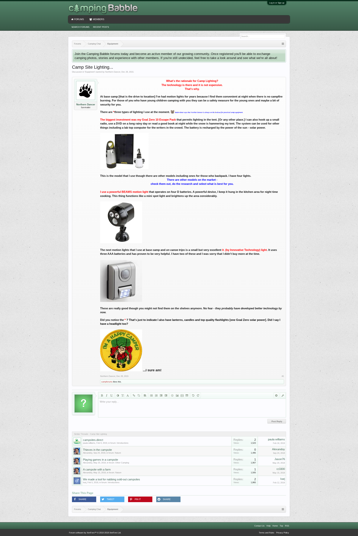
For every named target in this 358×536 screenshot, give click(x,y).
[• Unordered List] (151, 395)
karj (84, 482)
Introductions (122, 443)
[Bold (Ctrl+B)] (102, 395)
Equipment (90, 72)
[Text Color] (118, 395)
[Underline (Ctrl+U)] (111, 395)
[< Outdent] (161, 395)
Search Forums (80, 27)
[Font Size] (122, 395)
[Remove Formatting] (276, 395)
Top (281, 526)
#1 (283, 376)
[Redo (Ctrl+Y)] (198, 395)
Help (268, 526)
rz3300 (281, 469)
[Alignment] (145, 395)
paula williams (89, 443)
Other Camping (122, 463)
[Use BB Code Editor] (282, 395)
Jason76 (279, 459)
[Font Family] (127, 395)
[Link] (134, 395)
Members (98, 19)
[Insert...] (187, 395)
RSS (287, 526)
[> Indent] (166, 395)
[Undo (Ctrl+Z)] (193, 395)
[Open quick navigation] (283, 44)
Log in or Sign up (276, 3)
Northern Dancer (112, 72)
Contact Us (259, 526)
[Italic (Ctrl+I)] (106, 395)
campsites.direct (93, 439)
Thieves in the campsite (97, 449)
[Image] (177, 395)
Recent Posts (101, 27)
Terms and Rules (266, 533)
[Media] (182, 395)
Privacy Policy (282, 533)
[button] (84, 499)
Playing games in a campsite (100, 459)
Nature (118, 453)
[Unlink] (138, 395)
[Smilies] (172, 395)
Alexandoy (87, 453)
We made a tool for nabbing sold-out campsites (111, 479)
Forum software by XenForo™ (95, 533)
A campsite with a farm (97, 469)
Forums (79, 19)
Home (275, 526)
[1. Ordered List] (156, 395)
